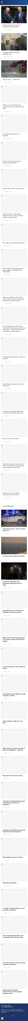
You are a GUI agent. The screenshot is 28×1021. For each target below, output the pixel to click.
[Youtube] (10, 1016)
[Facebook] (1, 1016)
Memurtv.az (7, 1009)
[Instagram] (4, 1016)
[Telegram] (7, 1016)
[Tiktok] (12, 1016)
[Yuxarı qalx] (24, 1017)
